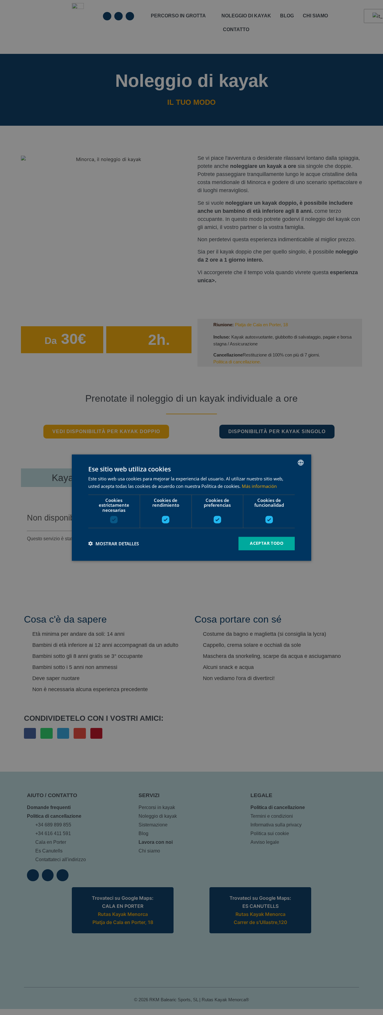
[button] (113, 543)
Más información (259, 486)
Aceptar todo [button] (266, 543)
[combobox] (301, 462)
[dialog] (191, 507)
